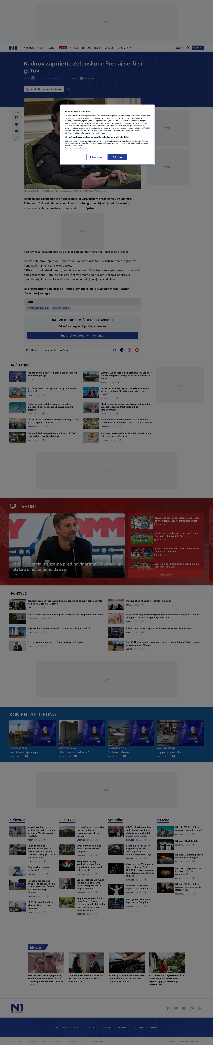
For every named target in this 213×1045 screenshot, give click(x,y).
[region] (107, 135)
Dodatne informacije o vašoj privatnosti (89, 133)
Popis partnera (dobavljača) (76, 148)
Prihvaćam (117, 157)
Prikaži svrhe (96, 157)
